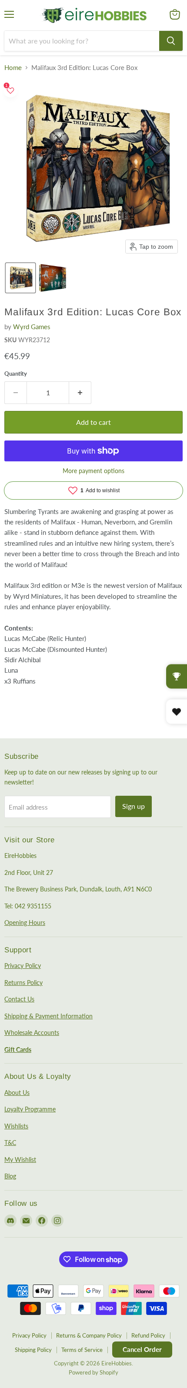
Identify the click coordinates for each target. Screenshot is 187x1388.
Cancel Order (142, 1349)
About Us (17, 1092)
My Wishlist (20, 1159)
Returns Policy (23, 982)
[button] (20, 278)
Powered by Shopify (93, 1372)
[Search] (171, 41)
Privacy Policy (22, 965)
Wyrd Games (31, 326)
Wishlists (16, 1126)
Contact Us (19, 999)
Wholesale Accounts (31, 1032)
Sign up (133, 806)
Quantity (15, 373)
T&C (10, 1142)
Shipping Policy (33, 1349)
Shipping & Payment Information (48, 1016)
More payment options (93, 470)
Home (13, 67)
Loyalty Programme (30, 1109)
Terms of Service (82, 1349)
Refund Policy (148, 1335)
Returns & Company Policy (89, 1335)
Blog (10, 1176)
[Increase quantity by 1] (80, 392)
